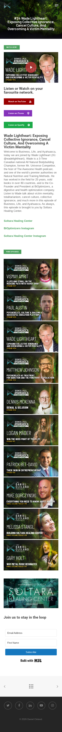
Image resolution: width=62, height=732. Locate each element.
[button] (56, 5)
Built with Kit (31, 660)
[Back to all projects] (31, 685)
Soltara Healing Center (18, 220)
